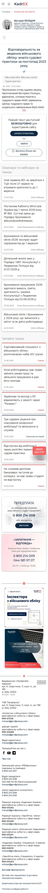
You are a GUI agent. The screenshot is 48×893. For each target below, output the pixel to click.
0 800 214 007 (9, 771)
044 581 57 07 (24, 560)
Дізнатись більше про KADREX (25, 153)
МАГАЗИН (24, 525)
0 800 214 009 (24, 556)
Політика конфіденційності (15, 889)
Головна (6, 11)
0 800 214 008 (9, 779)
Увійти (24, 143)
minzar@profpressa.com (15, 721)
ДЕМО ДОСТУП (39, 451)
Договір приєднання (13, 870)
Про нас (6, 759)
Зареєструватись (24, 133)
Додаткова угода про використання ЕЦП (22, 883)
